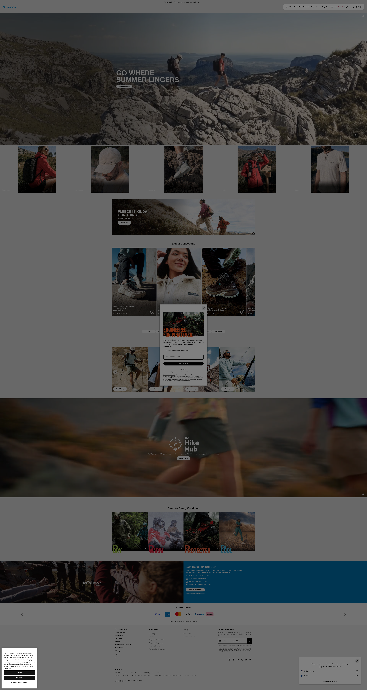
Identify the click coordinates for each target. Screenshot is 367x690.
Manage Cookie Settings (19, 682)
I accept (19, 672)
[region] (19, 668)
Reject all (19, 677)
